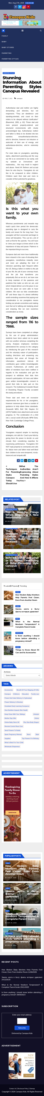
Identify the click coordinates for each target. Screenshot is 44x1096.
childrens (16, 694)
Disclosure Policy (23, 1088)
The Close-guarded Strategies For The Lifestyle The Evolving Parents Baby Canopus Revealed (22, 536)
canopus (19, 98)
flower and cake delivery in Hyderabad (18, 698)
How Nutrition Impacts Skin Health (16, 710)
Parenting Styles (10, 59)
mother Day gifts (10, 718)
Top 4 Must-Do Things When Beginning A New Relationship (22, 515)
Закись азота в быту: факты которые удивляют (22, 894)
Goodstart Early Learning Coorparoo (17, 706)
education (25, 694)
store (28, 734)
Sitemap (32, 1088)
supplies (7, 738)
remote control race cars (14, 726)
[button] (41, 30)
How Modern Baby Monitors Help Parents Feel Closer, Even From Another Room (22, 869)
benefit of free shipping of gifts (28, 690)
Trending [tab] (23, 586)
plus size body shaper (31, 722)
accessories (9, 690)
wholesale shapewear (12, 746)
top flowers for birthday (30, 738)
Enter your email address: (22, 1024)
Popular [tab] (14, 586)
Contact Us (12, 1088)
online (36, 718)
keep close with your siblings (15, 714)
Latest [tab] (7, 586)
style (37, 734)
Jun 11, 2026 (11, 878)
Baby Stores (8, 47)
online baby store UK (12, 722)
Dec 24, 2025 (12, 900)
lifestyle (36, 714)
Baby (4, 42)
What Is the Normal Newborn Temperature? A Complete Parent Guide (22, 916)
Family (5, 36)
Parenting (7, 53)
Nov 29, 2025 (12, 923)
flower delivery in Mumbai (14, 702)
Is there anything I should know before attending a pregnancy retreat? (22, 939)
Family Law (35, 694)
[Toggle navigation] (22, 30)
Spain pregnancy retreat (13, 734)
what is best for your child (14, 742)
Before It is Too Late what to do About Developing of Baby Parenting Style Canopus (22, 561)
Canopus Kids (27, 1033)
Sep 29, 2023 (11, 945)
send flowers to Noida (12, 730)
